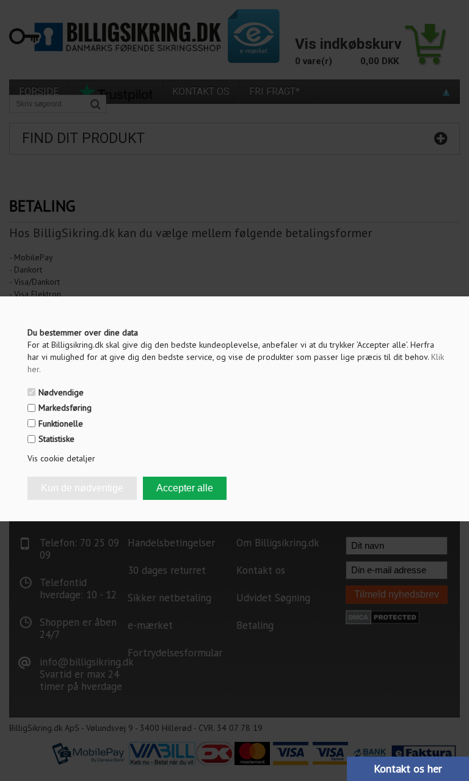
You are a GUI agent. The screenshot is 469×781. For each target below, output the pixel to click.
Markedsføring (65, 407)
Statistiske (56, 438)
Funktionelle (60, 423)
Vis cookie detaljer (61, 458)
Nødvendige (61, 392)
